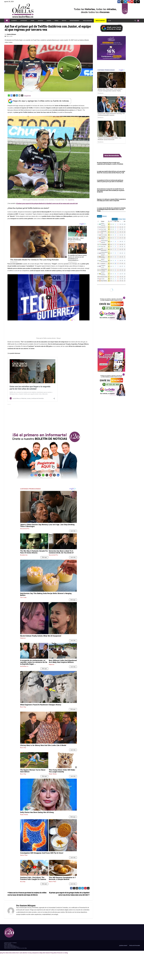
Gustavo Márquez (11, 34)
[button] (135, 20)
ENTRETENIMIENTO (74, 20)
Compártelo (27, 96)
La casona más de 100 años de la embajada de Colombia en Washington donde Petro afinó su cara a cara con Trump (111, 209)
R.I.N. (109, 20)
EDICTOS (64, 20)
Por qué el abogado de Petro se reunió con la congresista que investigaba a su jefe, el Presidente (110, 163)
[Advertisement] (48, 416)
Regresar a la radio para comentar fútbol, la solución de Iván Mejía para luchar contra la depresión (111, 199)
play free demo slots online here (9, 952)
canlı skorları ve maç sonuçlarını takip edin (32, 952)
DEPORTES (40, 20)
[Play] (49, 297)
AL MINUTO (14, 20)
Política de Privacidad (134, 945)
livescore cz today (62, 952)
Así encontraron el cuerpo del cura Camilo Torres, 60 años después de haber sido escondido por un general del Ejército (110, 190)
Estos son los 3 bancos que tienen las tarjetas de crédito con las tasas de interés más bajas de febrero (27, 893)
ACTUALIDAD (23, 20)
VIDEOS (56, 20)
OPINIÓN (49, 20)
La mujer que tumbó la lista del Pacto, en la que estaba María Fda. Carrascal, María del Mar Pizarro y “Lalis (111, 171)
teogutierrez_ (71, 199)
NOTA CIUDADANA (87, 20)
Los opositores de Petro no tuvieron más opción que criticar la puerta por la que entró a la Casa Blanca (110, 180)
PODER (32, 20)
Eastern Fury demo (51, 952)
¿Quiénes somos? (123, 945)
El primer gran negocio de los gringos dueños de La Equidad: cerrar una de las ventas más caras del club (47, 203)
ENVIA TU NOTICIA (100, 20)
